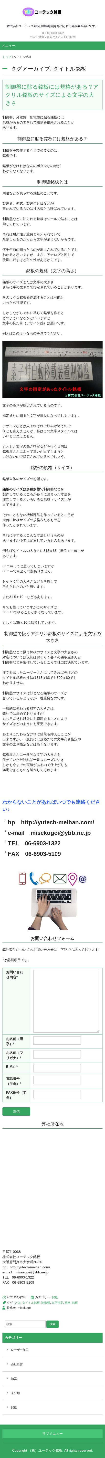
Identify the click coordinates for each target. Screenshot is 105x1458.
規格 (68, 1302)
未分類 (15, 1393)
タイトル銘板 (31, 1302)
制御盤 (45, 1302)
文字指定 (57, 1302)
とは (18, 1302)
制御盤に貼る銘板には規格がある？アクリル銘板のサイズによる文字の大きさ (52, 95)
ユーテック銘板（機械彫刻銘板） (52, 12)
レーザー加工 (20, 1350)
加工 (14, 1378)
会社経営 (17, 1364)
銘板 (55, 1297)
